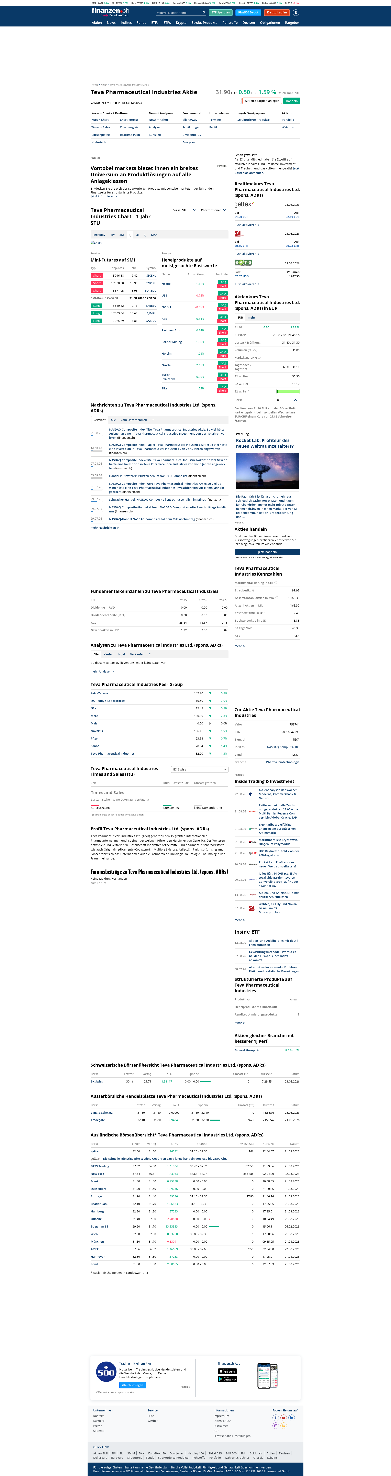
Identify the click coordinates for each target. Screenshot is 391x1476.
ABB (164, 319)
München (97, 1241)
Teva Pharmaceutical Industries (113, 753)
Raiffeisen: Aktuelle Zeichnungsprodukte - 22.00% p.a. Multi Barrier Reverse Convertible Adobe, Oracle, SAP (279, 811)
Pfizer (95, 738)
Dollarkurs (100, 1458)
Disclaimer (221, 1426)
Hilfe (151, 1416)
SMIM (131, 1453)
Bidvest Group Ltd (247, 1050)
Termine (215, 120)
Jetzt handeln (267, 552)
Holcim (166, 353)
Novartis (97, 731)
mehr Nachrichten (103, 528)
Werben (153, 1421)
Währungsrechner (237, 1458)
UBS (164, 295)
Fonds (141, 23)
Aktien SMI (100, 1453)
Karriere (98, 1421)
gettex (95, 1151)
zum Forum (98, 883)
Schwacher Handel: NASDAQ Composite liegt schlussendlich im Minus (157, 499)
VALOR (95, 102)
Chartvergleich (130, 127)
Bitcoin (242, 2)
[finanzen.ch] (110, 10)
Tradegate (98, 1120)
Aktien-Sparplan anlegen (262, 101)
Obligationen (270, 23)
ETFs (154, 23)
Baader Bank (99, 1204)
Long (223, 282)
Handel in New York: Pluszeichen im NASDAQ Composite (148, 476)
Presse (97, 1426)
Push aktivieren (245, 225)
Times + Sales (100, 127)
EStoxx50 (199, 2)
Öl (286, 2)
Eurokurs (117, 1458)
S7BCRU (151, 283)
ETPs (167, 23)
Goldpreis (256, 1453)
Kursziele (155, 135)
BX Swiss (97, 1081)
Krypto (181, 23)
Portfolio (288, 120)
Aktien (97, 23)
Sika (164, 388)
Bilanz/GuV (190, 120)
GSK (93, 708)
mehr (251, 317)
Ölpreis (258, 1458)
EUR (240, 317)
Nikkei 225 (215, 1453)
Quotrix (96, 1219)
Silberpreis (134, 1458)
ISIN (118, 102)
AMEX (95, 1249)
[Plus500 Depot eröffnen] (114, 15)
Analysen (155, 127)
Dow (133, 2)
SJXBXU (151, 275)
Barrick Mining (172, 342)
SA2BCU (151, 321)
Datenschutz (222, 1421)
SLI (121, 1453)
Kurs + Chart (100, 120)
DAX (154, 2)
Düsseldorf (98, 1189)
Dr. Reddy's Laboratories (108, 701)
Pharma (271, 762)
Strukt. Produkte (204, 23)
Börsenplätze (100, 135)
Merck (95, 716)
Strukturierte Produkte (253, 120)
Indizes (126, 23)
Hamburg (97, 1211)
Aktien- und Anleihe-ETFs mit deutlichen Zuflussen (279, 895)
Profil (213, 127)
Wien (94, 1234)
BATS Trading (100, 1166)
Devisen (249, 23)
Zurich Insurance (168, 377)
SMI (94, 2)
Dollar (265, 2)
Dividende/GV (191, 135)
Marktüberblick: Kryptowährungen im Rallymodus (278, 842)
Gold (221, 2)
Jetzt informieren (102, 196)
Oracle (166, 365)
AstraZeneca (99, 693)
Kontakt (98, 1416)
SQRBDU (150, 290)
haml (94, 1264)
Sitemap (98, 1431)
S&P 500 (231, 1453)
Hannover (98, 1256)
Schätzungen (191, 127)
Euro (175, 2)
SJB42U (151, 313)
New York (97, 1174)
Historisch (98, 142)
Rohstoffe (230, 23)
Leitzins (272, 1458)
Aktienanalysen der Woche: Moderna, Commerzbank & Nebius (278, 794)
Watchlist (288, 127)
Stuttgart (97, 1196)
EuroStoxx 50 (157, 1453)
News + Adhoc (158, 120)
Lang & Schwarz (102, 1112)
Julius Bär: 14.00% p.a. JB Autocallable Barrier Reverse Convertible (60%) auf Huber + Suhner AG (278, 880)
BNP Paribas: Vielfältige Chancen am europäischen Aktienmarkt (277, 829)
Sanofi (95, 746)
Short (222, 286)
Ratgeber (292, 23)
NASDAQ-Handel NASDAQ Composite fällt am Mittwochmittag (152, 519)
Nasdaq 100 (196, 1453)
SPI (113, 2)
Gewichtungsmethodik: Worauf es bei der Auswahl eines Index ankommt (272, 956)
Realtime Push (130, 135)
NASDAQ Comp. (278, 747)
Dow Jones (177, 1453)
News (111, 23)
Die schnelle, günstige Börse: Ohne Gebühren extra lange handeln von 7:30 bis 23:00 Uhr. (165, 1159)
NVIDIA (166, 307)
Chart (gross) (129, 120)
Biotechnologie (288, 762)
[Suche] (204, 12)
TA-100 (294, 747)
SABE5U (151, 306)
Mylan (95, 723)
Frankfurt (97, 1181)
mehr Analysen (101, 671)
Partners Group (172, 330)
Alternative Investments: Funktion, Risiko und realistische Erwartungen (274, 969)
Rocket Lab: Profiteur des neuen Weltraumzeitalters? (277, 864)
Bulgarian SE (99, 1226)
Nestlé (166, 284)
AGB (216, 1431)
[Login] (296, 12)
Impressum (221, 1416)
